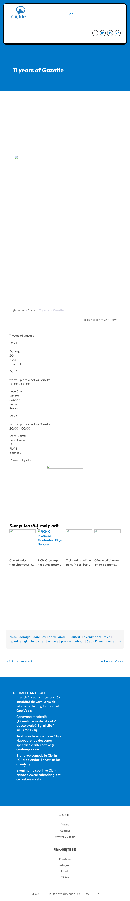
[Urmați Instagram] (103, 33)
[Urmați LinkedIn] (110, 33)
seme (110, 641)
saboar (79, 641)
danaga (25, 637)
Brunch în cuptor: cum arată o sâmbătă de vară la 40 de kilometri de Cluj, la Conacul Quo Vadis (38, 704)
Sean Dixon (95, 641)
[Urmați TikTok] (118, 33)
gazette (15, 641)
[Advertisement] (65, 116)
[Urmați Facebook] (95, 33)
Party (114, 319)
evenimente (93, 637)
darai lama (57, 637)
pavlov (66, 641)
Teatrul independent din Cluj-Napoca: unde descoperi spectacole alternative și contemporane (38, 742)
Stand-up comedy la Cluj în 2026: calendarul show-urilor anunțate (38, 759)
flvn (107, 637)
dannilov (39, 637)
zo (119, 641)
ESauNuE (74, 637)
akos (13, 637)
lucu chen (38, 641)
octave (53, 641)
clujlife (90, 319)
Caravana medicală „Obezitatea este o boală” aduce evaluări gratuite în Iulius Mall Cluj (36, 723)
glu (26, 641)
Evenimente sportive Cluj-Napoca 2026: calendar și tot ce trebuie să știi (38, 774)
